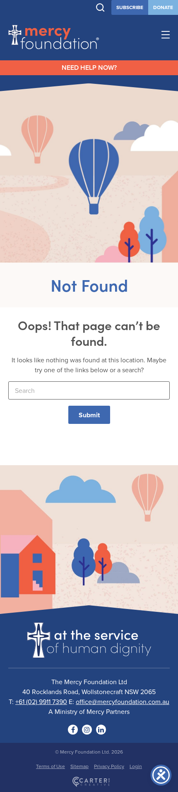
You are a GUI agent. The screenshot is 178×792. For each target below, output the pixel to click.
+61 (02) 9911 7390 (41, 701)
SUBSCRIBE (129, 7)
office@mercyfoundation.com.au (122, 701)
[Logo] (89, 653)
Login (136, 766)
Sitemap (79, 766)
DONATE (163, 7)
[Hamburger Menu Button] (165, 36)
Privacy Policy (109, 766)
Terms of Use (50, 766)
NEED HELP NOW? (89, 67)
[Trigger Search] (100, 7)
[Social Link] (73, 730)
